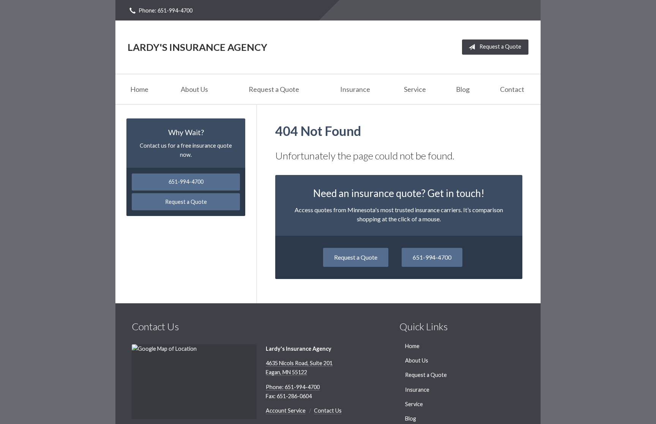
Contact (512, 89)
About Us (194, 89)
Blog (463, 89)
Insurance (355, 89)
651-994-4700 (432, 257)
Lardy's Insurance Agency (197, 47)
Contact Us (328, 410)
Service (415, 89)
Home (139, 89)
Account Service (286, 410)
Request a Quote (500, 46)
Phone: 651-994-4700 (165, 10)
